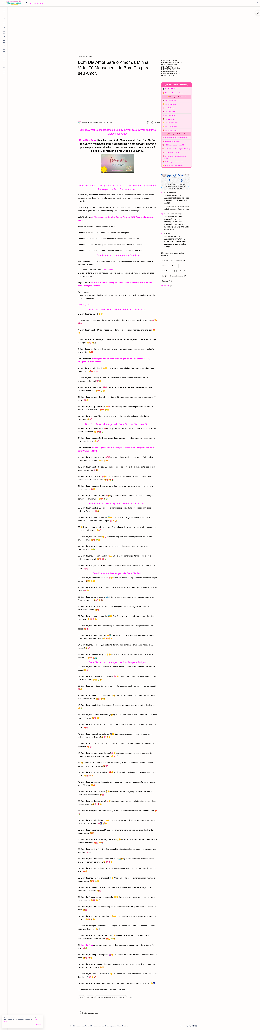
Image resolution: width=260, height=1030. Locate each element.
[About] (4, 10)
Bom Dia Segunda (170, 104)
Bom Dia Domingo (170, 100)
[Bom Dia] (90, 997)
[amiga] (168, 233)
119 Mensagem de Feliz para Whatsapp (177, 149)
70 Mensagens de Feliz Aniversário (176, 137)
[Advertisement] (134, 30)
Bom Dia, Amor (88, 140)
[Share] (156, 122)
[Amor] (81, 997)
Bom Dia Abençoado (171, 123)
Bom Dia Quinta (170, 115)
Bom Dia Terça (169, 108)
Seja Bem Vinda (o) (167, 66)
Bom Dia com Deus (171, 126)
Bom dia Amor (87, 945)
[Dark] (257, 3)
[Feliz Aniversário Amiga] (174, 213)
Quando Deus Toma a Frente (174, 165)
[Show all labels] (166, 286)
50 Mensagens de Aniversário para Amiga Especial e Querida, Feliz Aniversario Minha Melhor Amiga (175, 241)
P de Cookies (165, 61)
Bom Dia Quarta (170, 111)
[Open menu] (3, 3)
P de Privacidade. (166, 62)
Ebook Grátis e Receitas (169, 64)
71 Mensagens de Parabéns (174, 162)
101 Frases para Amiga (172, 141)
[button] (131, 997)
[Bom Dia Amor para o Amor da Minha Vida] (111, 997)
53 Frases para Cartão (172, 152)
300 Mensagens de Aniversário (174, 145)
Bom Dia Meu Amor (171, 130)
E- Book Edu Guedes (168, 70)
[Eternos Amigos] (171, 192)
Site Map (177, 62)
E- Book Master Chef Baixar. (170, 68)
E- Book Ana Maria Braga (170, 71)
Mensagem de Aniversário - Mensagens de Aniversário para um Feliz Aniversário (102, 1026)
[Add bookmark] (148, 122)
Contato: (174, 61)
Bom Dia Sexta (169, 119)
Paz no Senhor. (109, 269)
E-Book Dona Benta (167, 75)
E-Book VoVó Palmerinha (169, 73)
